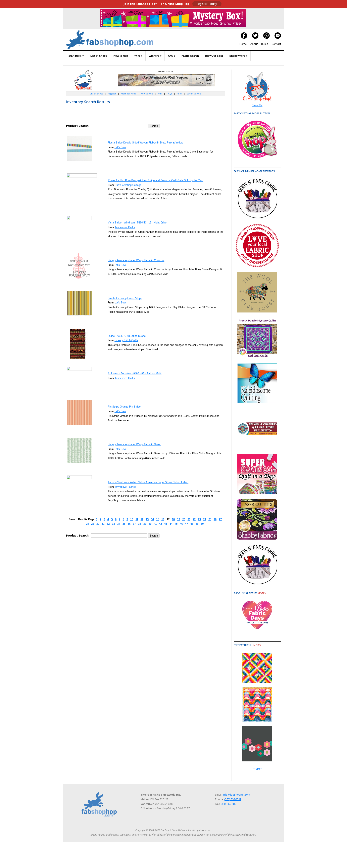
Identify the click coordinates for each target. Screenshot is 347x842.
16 (162, 519)
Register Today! (206, 4)
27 (220, 519)
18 (173, 519)
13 (147, 519)
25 (209, 519)
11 (137, 519)
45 (176, 523)
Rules (264, 44)
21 (189, 519)
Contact (276, 44)
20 (183, 519)
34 (118, 523)
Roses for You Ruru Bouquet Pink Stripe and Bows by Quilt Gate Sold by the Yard (155, 180)
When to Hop (194, 93)
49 (197, 523)
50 (202, 523)
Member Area (128, 93)
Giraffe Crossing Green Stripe (125, 298)
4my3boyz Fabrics (125, 486)
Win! (137, 55)
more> (262, 593)
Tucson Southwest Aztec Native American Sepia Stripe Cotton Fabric (148, 482)
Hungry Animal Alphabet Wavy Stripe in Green (134, 444)
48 (191, 523)
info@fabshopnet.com (236, 794)
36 (129, 523)
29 (92, 523)
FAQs (169, 93)
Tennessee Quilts (125, 227)
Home (243, 44)
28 (87, 523)
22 (194, 519)
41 (155, 523)
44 (170, 523)
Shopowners (237, 55)
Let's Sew (120, 147)
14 (152, 519)
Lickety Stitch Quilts (126, 340)
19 (178, 519)
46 (181, 523)
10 (131, 519)
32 (108, 523)
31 (103, 523)
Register (111, 93)
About (254, 44)
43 (165, 523)
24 (204, 519)
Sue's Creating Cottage (128, 184)
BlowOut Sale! (214, 55)
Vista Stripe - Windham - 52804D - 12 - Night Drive (137, 222)
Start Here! (75, 55)
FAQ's (171, 55)
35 (123, 523)
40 (150, 523)
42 (160, 523)
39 (144, 523)
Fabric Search (190, 55)
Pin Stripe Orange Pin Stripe (124, 406)
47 (186, 523)
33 (113, 523)
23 (199, 519)
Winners (154, 55)
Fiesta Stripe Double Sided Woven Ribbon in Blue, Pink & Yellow (145, 142)
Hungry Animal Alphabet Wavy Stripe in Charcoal (136, 260)
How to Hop (120, 55)
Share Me (257, 105)
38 (139, 523)
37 (134, 523)
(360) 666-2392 (232, 799)
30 (97, 523)
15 (157, 519)
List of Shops (98, 55)
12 (142, 519)
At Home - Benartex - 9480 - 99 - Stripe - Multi (134, 373)
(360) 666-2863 (228, 804)
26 (215, 519)
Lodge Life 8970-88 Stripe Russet (127, 335)
